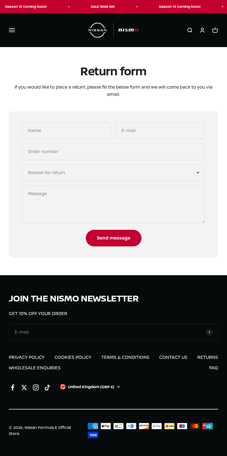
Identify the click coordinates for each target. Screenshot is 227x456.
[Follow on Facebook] (12, 387)
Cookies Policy (73, 357)
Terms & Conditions (125, 357)
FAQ (213, 368)
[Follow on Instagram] (36, 387)
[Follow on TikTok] (47, 387)
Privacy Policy (27, 357)
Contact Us (173, 357)
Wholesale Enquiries (35, 368)
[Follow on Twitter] (24, 387)
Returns (207, 357)
